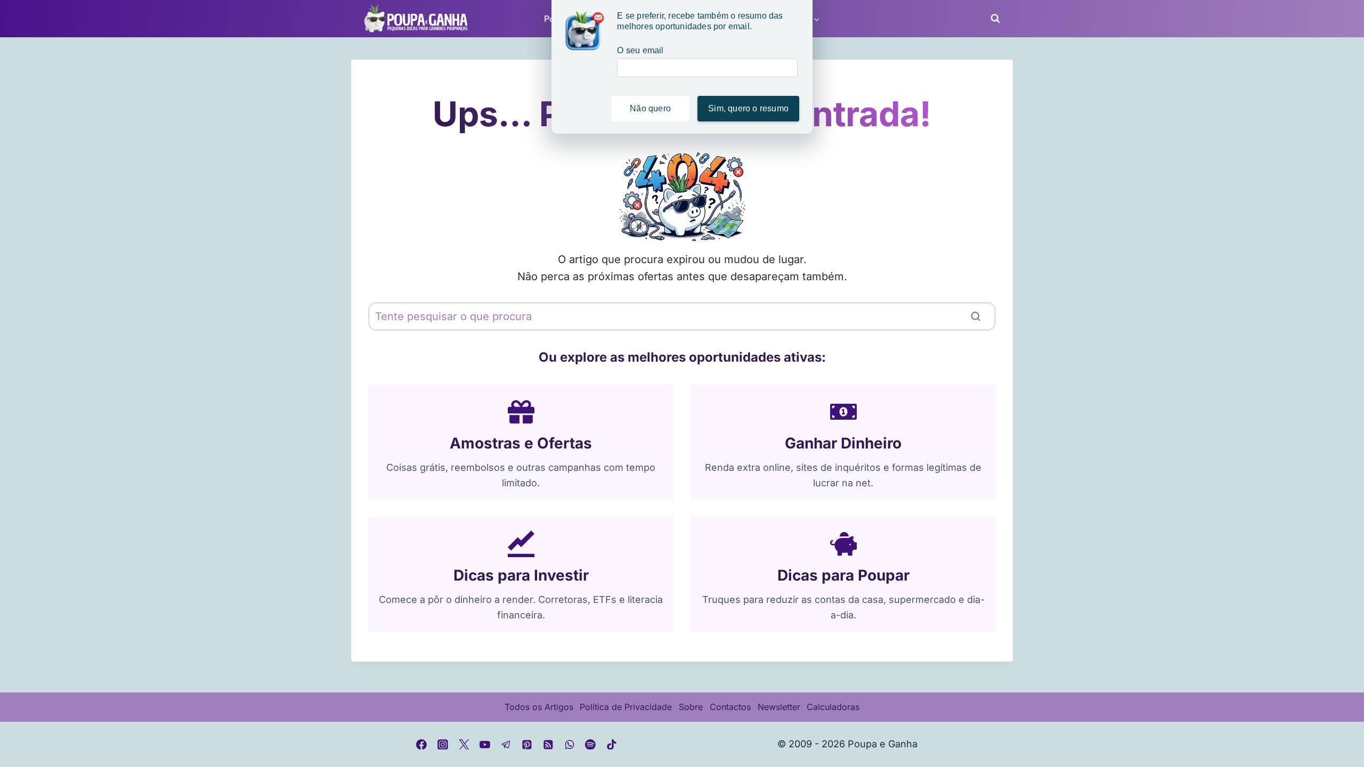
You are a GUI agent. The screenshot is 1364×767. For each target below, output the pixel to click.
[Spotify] (590, 744)
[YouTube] (485, 744)
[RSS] (548, 744)
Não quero (650, 108)
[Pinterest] (527, 744)
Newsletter (779, 706)
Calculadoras (833, 706)
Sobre (691, 706)
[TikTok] (611, 744)
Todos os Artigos (539, 706)
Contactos (730, 706)
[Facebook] (422, 744)
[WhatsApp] (569, 744)
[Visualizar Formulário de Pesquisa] (992, 18)
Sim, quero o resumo (748, 108)
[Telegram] (506, 744)
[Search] (975, 316)
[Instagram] (442, 744)
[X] (464, 744)
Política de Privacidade (626, 706)
